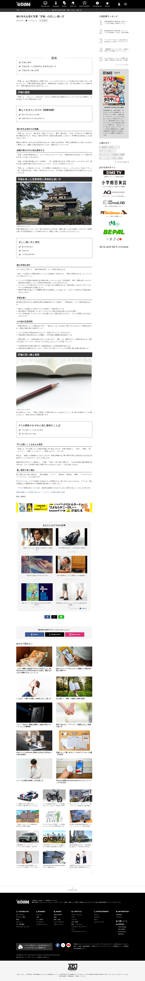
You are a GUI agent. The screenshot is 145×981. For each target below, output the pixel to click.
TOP (17, 10)
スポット (96, 914)
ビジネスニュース (41, 924)
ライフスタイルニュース (42, 10)
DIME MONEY (58, 914)
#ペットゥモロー (105, 158)
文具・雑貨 (74, 922)
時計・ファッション (77, 924)
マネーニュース (58, 924)
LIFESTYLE (77, 911)
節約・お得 (57, 919)
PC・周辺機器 (20, 924)
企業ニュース (122, 921)
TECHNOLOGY (23, 911)
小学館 (79, 946)
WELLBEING (121, 929)
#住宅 (120, 158)
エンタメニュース (99, 922)
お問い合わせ (117, 944)
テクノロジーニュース (22, 926)
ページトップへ (72, 890)
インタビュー (40, 922)
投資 (55, 917)
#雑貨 (122, 154)
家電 (17, 919)
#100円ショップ (114, 147)
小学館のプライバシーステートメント (101, 946)
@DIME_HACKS (55, 634)
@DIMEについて (78, 944)
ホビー (96, 919)
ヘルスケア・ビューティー (79, 926)
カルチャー (97, 917)
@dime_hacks (76, 634)
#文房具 (115, 154)
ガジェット (19, 922)
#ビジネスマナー (105, 154)
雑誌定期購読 (86, 946)
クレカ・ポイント (59, 922)
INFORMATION (123, 911)
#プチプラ (103, 151)
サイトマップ (87, 944)
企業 (37, 917)
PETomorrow (122, 931)
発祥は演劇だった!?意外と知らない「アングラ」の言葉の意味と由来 (40, 492)
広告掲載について (117, 946)
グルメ (73, 917)
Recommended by (74, 608)
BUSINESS (41, 911)
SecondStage (122, 927)
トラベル (74, 919)
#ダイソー (112, 151)
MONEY (59, 911)
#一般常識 (43, 20)
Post (54, 617)
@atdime (35, 634)
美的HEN (120, 934)
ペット (73, 929)
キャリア (39, 914)
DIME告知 (119, 914)
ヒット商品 (39, 919)
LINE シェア (61, 617)
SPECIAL (121, 924)
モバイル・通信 (20, 917)
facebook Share (47, 617)
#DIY (114, 158)
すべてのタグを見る (121, 162)
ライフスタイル (26, 10)
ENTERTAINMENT (102, 911)
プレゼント (119, 917)
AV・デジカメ (20, 914)
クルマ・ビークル (76, 914)
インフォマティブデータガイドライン (103, 944)
